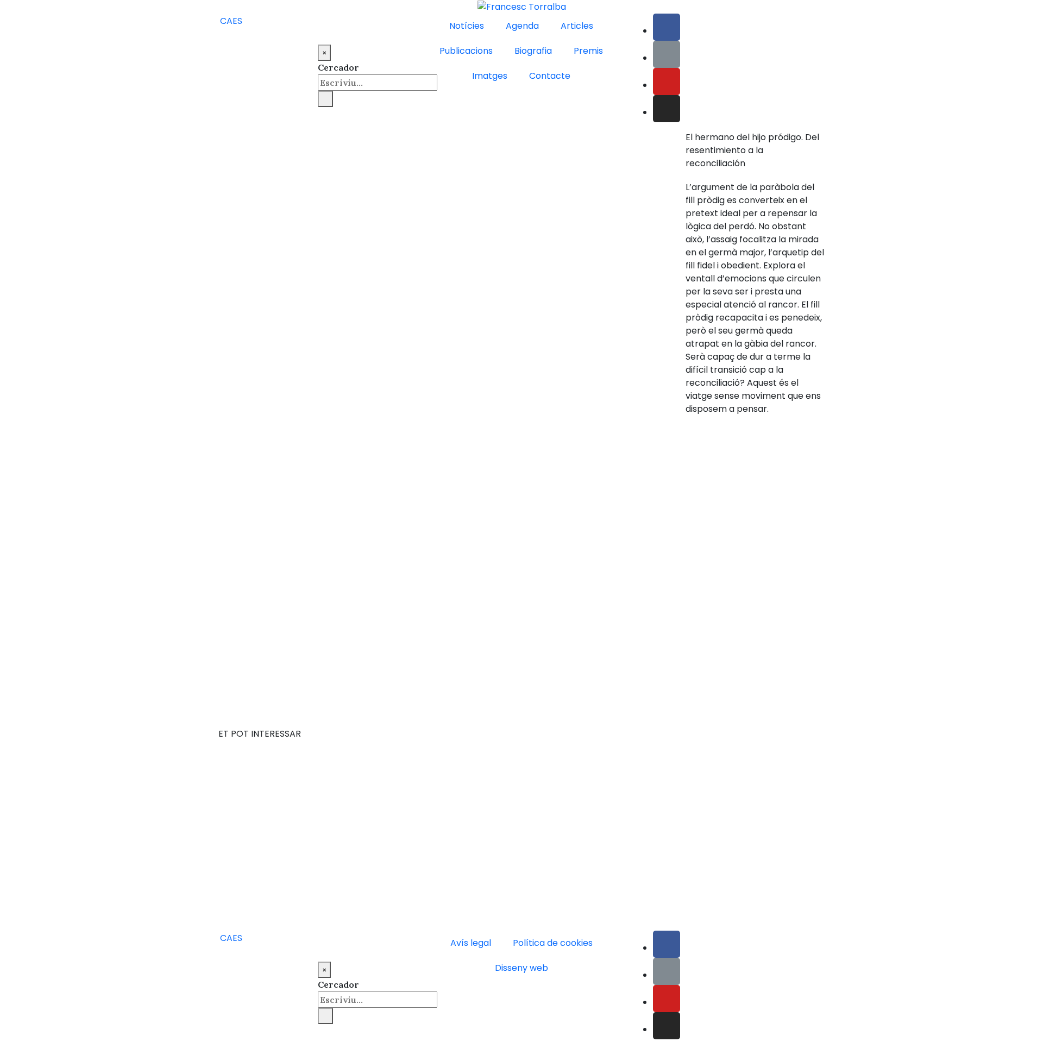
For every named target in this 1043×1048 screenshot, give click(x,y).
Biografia (533, 51)
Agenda (522, 26)
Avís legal (470, 943)
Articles (577, 26)
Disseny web (521, 968)
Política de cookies (553, 943)
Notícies (466, 26)
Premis (588, 51)
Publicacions (466, 51)
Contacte (549, 76)
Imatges (489, 76)
